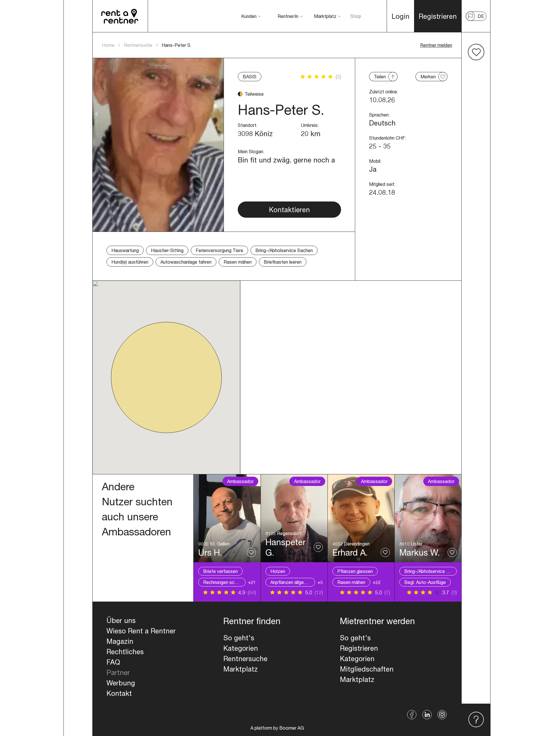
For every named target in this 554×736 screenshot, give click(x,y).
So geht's (238, 638)
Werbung (120, 683)
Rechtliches (125, 652)
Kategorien (240, 648)
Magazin (119, 641)
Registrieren (359, 648)
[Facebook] (412, 714)
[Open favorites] (476, 52)
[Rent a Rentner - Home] (120, 16)
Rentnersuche (138, 45)
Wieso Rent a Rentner (141, 631)
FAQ (113, 662)
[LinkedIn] (427, 714)
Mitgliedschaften (367, 669)
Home (108, 45)
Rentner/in (288, 16)
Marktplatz (325, 16)
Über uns (121, 620)
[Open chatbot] (476, 720)
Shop (355, 16)
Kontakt (119, 693)
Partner (118, 672)
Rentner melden (436, 45)
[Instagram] (442, 714)
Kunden (249, 16)
